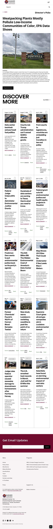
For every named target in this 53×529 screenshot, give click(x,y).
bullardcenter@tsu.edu (18, 514)
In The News (6, 480)
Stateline (26, 162)
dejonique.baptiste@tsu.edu (14, 490)
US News (25, 292)
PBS (41, 352)
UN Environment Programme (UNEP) (43, 170)
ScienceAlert (12, 350)
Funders (5, 476)
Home (4, 462)
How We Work (6, 471)
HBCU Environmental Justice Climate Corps (37, 464)
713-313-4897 (6, 509)
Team (4, 473)
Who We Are (6, 467)
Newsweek (42, 291)
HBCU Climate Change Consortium (35, 462)
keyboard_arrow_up (51, 526)
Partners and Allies (7, 478)
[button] (49, 2)
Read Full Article (8, 88)
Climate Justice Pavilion (32, 469)
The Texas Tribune (26, 230)
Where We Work (7, 469)
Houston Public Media (42, 227)
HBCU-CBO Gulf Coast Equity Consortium (37, 467)
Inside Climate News (10, 232)
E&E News (10, 291)
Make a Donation (30, 489)
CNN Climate (42, 407)
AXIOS (10, 155)
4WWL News (25, 351)
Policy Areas (6, 464)
